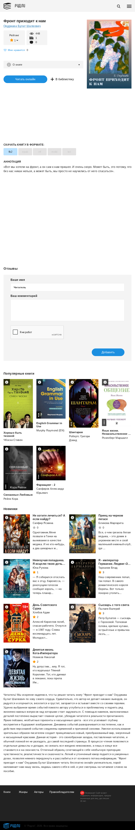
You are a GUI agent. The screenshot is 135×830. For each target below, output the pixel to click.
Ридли (20, 5)
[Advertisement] (67, 187)
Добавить (108, 352)
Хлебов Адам (41, 612)
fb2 (10, 151)
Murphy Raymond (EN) (50, 430)
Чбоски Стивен (13, 439)
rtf (39, 151)
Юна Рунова (40, 567)
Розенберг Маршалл (115, 437)
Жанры (23, 791)
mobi (54, 151)
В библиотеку (65, 79)
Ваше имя (18, 279)
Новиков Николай (44, 657)
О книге (17, 64)
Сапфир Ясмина (43, 522)
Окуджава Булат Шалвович (22, 26)
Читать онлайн (25, 79)
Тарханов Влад (108, 567)
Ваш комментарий (24, 295)
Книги (7, 791)
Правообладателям (61, 791)
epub (25, 151)
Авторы (39, 791)
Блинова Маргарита (110, 522)
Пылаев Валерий (109, 608)
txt (69, 151)
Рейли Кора (11, 498)
